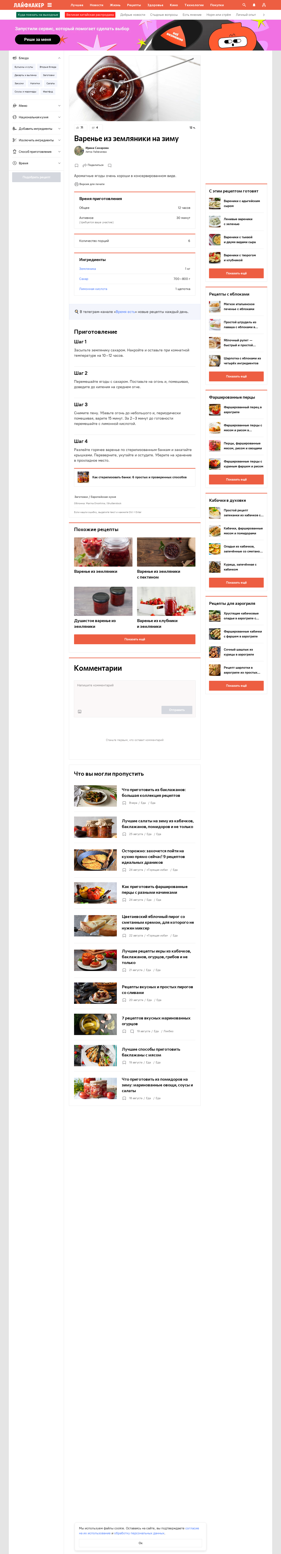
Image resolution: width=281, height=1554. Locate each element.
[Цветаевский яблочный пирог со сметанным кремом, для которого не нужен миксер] (134, 926)
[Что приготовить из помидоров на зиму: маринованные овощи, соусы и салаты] (134, 1088)
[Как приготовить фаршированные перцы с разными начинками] (134, 893)
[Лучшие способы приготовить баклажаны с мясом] (134, 1055)
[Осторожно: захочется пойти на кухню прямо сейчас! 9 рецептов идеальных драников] (134, 860)
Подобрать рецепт (36, 177)
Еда (143, 803)
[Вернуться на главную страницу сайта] (29, 5)
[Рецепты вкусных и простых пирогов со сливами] (134, 993)
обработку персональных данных (139, 1533)
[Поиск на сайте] (244, 5)
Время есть (125, 311)
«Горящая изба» (157, 870)
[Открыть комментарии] (132, 1031)
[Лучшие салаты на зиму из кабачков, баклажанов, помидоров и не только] (134, 827)
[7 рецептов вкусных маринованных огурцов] (134, 1024)
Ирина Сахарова (97, 148)
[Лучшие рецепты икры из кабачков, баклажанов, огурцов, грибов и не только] (134, 960)
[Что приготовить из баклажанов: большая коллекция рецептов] (134, 796)
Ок (141, 1543)
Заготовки (81, 497)
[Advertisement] (236, 117)
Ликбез (168, 1031)
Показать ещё (134, 639)
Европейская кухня (103, 497)
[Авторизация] (264, 5)
